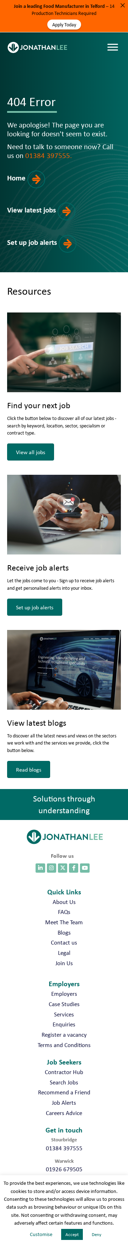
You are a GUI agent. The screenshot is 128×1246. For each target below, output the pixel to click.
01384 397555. (48, 155)
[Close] (122, 5)
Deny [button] (96, 1234)
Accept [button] (72, 1234)
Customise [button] (41, 1234)
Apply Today (64, 24)
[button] (33, 185)
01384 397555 (64, 1148)
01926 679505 (64, 1169)
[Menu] (114, 40)
